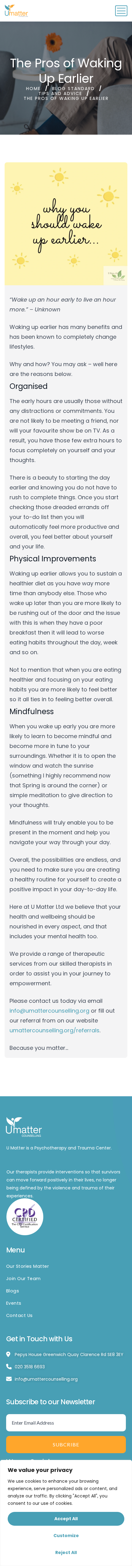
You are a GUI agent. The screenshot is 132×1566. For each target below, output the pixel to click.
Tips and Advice (60, 93)
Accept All (66, 1519)
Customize (66, 1535)
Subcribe (66, 1444)
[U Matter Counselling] (17, 11)
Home (33, 88)
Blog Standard (73, 88)
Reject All (66, 1552)
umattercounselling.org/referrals (54, 1030)
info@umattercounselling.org (50, 1010)
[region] (66, 1513)
